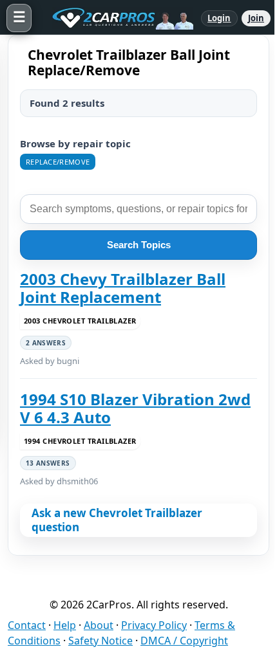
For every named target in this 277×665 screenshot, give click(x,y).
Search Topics (139, 244)
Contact (27, 625)
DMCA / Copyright (184, 640)
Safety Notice (100, 640)
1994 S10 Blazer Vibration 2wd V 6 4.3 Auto (135, 408)
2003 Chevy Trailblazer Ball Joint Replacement (122, 288)
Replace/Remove (58, 162)
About (98, 625)
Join (256, 18)
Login (219, 18)
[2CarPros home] (116, 18)
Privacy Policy (154, 625)
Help (64, 625)
